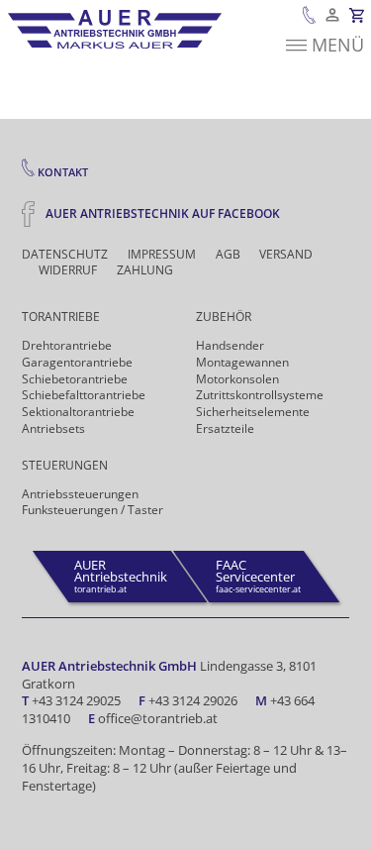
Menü (338, 44)
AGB (228, 255)
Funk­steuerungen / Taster (92, 509)
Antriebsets (53, 428)
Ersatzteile (225, 428)
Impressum (162, 255)
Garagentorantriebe (77, 362)
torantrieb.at (120, 575)
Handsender (230, 345)
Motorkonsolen (237, 379)
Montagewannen (242, 362)
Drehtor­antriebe (67, 345)
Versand (286, 255)
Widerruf (68, 270)
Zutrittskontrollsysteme (260, 394)
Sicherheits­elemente (253, 411)
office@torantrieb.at (158, 718)
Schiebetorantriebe (75, 379)
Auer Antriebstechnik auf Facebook (161, 213)
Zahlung (145, 270)
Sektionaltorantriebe (78, 411)
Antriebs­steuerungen (80, 493)
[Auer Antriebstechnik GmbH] (115, 29)
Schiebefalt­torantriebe (83, 394)
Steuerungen (65, 465)
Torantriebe (61, 316)
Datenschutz (65, 255)
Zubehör (223, 316)
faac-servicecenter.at (258, 575)
